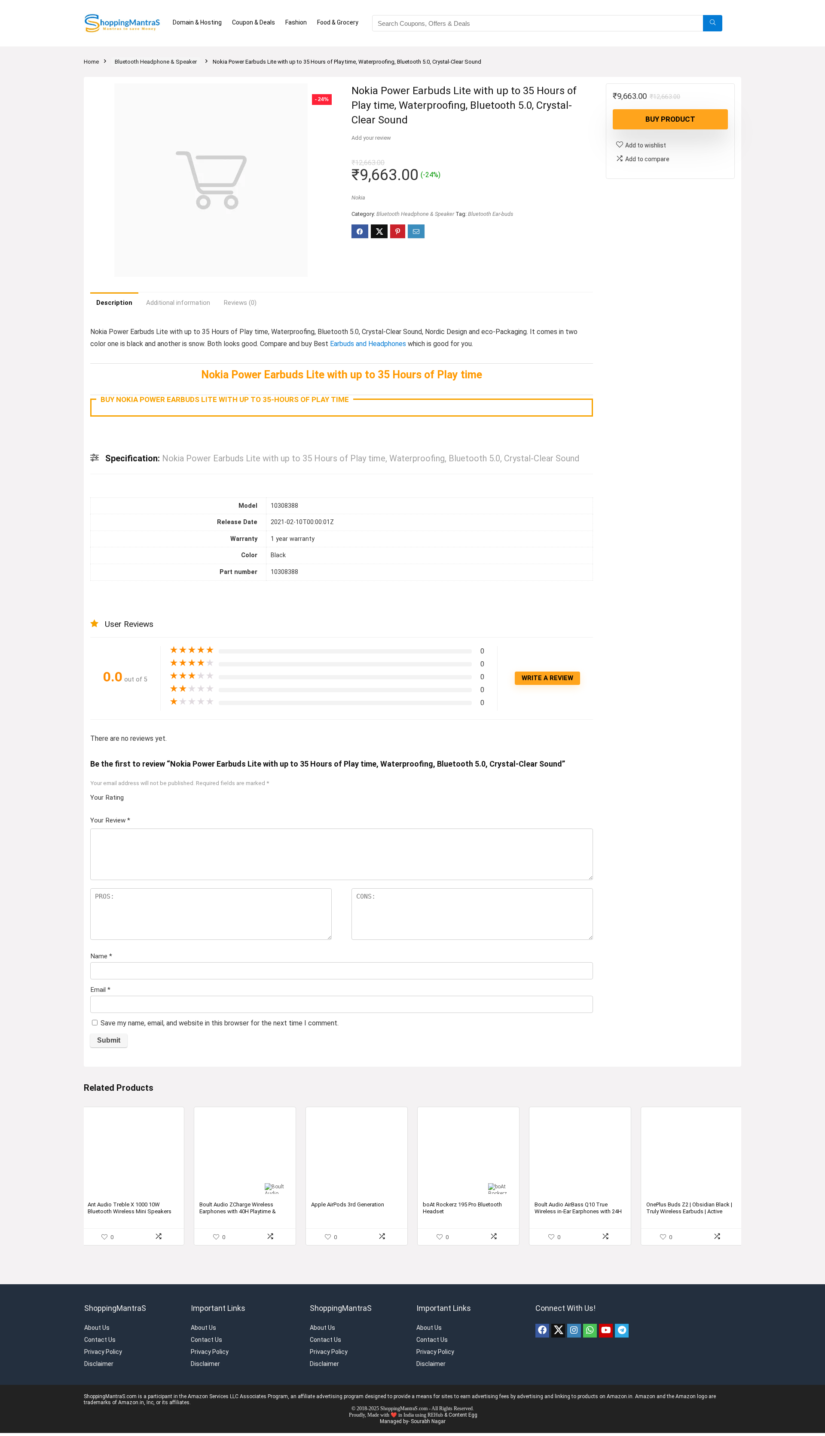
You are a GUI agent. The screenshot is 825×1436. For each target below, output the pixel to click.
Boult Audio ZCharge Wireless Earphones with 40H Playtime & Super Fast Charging (237, 1211)
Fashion (296, 22)
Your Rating (107, 797)
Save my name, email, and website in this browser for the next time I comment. (220, 1023)
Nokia (358, 197)
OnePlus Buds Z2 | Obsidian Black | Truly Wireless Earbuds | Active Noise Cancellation (689, 1211)
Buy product (670, 119)
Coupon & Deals (253, 22)
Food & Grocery (337, 22)
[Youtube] (606, 1331)
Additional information (178, 303)
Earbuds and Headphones (368, 344)
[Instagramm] (574, 1331)
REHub (435, 1415)
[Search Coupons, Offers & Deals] (712, 23)
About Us (97, 1327)
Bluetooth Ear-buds (490, 214)
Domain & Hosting (197, 22)
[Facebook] (542, 1331)
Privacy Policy (103, 1351)
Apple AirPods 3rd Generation (347, 1204)
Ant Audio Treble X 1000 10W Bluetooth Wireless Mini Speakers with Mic (129, 1211)
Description (114, 303)
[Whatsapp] (590, 1331)
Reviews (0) (240, 303)
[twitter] (558, 1331)
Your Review (110, 820)
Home (91, 61)
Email (100, 990)
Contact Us (100, 1339)
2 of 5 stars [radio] (137, 795)
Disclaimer (98, 1363)
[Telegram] (622, 1331)
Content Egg (463, 1415)
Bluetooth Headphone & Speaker (156, 61)
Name (101, 956)
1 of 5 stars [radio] (133, 795)
